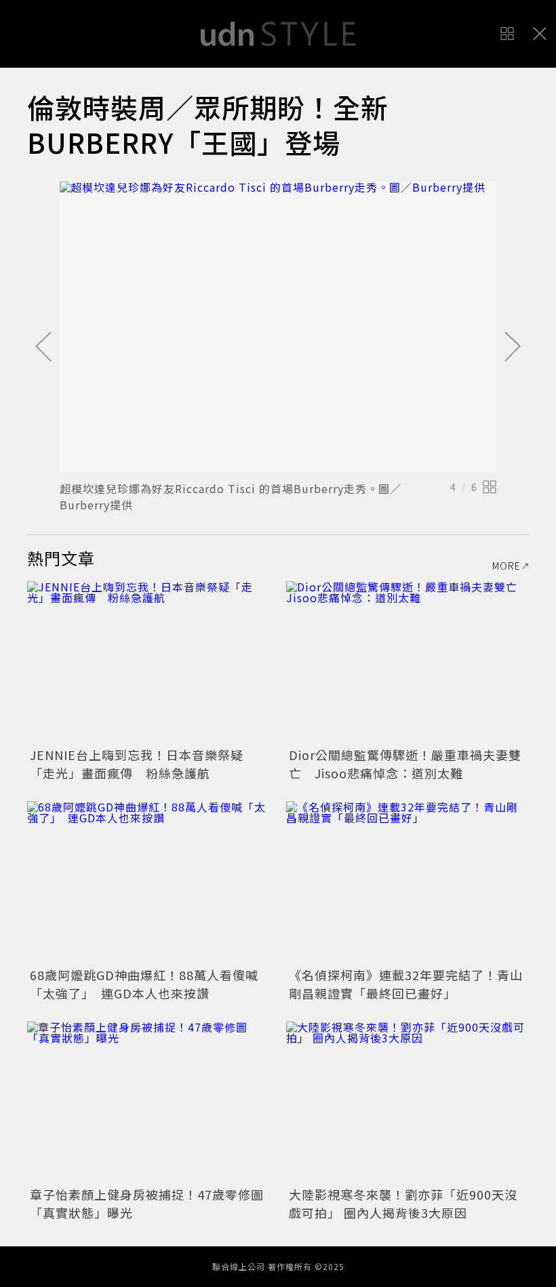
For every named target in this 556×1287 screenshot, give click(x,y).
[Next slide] (512, 347)
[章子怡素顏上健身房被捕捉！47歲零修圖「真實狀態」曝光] (148, 1102)
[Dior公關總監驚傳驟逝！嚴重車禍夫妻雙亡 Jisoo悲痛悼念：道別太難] (407, 662)
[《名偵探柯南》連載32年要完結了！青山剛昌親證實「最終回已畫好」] (407, 882)
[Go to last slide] (43, 347)
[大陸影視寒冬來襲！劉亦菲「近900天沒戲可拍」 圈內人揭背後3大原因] (407, 1102)
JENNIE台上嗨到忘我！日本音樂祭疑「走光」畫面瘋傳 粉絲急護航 (136, 764)
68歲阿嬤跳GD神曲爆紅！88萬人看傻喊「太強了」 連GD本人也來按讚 (144, 984)
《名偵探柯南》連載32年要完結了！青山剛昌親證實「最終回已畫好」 (406, 984)
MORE (506, 565)
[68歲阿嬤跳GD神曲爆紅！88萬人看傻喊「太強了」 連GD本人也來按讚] (148, 882)
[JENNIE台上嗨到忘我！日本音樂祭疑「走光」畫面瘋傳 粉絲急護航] (148, 662)
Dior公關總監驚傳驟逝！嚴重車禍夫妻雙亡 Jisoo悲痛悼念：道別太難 (405, 764)
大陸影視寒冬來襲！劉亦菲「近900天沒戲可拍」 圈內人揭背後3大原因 (403, 1203)
